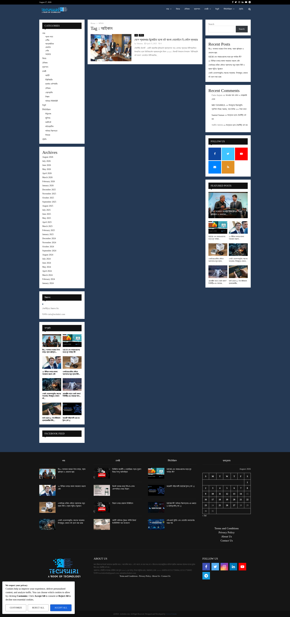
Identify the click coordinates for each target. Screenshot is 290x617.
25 (220, 505)
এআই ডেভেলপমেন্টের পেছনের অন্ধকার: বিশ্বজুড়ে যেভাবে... (238, 260)
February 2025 (48, 230)
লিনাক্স (47, 97)
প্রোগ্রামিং (49, 92)
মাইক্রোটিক (49, 126)
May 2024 (46, 267)
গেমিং (47, 51)
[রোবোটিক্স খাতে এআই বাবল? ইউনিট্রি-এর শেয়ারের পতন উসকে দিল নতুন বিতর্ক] (72, 384)
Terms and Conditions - (129, 576)
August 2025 (47, 206)
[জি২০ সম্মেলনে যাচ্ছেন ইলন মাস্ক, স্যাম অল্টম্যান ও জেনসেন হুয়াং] (51, 340)
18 (220, 499)
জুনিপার (47, 118)
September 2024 (49, 251)
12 (227, 494)
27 (234, 505)
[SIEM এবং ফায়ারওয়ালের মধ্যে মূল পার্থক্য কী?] (72, 340)
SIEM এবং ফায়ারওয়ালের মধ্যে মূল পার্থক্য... (216, 237)
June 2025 (46, 214)
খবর (167, 9)
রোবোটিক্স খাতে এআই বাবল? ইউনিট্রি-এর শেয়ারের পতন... (72, 394)
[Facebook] (206, 566)
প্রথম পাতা (49, 37)
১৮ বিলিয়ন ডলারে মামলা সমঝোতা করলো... (236, 237)
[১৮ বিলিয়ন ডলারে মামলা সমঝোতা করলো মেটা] (51, 362)
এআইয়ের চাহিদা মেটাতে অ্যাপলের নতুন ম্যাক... (216, 260)
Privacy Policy (227, 532)
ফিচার (178, 9)
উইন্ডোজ (48, 114)
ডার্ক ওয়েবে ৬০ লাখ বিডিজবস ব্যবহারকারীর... (238, 282)
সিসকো (47, 135)
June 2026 (46, 165)
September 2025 (49, 202)
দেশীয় (47, 40)
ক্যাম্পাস (197, 9)
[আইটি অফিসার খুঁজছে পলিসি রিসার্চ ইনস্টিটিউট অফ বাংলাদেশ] (102, 524)
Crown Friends (171, 614)
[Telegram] (206, 575)
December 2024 (49, 238)
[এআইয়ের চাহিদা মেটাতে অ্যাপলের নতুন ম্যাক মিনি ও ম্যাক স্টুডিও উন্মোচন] (72, 362)
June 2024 (46, 263)
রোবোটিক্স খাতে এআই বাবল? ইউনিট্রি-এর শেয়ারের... (217, 282)
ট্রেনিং (241, 9)
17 (213, 499)
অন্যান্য (48, 54)
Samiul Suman (218, 115)
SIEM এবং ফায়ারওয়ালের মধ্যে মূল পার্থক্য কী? (71, 351)
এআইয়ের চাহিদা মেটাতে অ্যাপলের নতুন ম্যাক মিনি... (71, 372)
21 (241, 499)
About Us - (156, 576)
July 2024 (46, 259)
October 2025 (48, 198)
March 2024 (47, 275)
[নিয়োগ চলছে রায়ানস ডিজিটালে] (102, 507)
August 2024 (47, 255)
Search (211, 24)
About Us (226, 536)
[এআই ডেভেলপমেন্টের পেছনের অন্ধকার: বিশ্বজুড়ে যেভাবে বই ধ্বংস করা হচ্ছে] (51, 384)
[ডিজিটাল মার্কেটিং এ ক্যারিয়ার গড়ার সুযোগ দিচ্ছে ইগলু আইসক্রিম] (102, 473)
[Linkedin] (233, 566)
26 (227, 505)
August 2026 (47, 157)
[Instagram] (224, 566)
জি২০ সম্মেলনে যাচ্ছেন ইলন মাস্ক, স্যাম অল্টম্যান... (51, 351)
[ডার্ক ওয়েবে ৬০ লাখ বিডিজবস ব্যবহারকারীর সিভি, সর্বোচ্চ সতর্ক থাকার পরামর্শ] (51, 409)
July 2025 (46, 210)
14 (241, 494)
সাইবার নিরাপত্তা (51, 131)
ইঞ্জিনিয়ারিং (49, 80)
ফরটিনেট (48, 122)
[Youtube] (242, 566)
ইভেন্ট (217, 9)
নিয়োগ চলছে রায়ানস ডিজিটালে (122, 503)
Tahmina (140, 44)
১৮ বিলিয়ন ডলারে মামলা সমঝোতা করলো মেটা (50, 372)
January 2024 (48, 283)
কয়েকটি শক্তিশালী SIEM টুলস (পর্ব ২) (181, 486)
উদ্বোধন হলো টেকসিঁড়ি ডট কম (237, 125)
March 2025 (47, 226)
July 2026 (46, 161)
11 (220, 494)
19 (227, 499)
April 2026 (47, 173)
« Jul (204, 515)
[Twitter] (215, 566)
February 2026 (48, 181)
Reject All (38, 608)
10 (213, 494)
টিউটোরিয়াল (228, 9)
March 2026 (47, 177)
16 (206, 499)
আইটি (47, 75)
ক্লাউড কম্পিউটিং (51, 84)
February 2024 (48, 279)
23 (206, 505)
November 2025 (49, 194)
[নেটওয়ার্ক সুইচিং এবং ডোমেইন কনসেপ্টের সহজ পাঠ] (156, 524)
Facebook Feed (55, 433)
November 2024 (49, 242)
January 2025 (48, 234)
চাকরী (206, 9)
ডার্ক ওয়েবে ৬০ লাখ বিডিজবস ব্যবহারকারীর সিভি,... (51, 419)
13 (234, 494)
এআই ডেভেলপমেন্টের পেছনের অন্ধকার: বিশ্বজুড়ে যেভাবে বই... (51, 395)
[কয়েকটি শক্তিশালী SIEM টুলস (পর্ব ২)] (72, 409)
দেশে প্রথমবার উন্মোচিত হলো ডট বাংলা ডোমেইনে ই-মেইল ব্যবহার (166, 39)
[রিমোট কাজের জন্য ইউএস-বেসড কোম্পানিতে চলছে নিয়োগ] (102, 490)
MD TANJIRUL (218, 105)
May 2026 (46, 169)
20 (234, 499)
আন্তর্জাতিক (49, 44)
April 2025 (47, 222)
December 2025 (49, 189)
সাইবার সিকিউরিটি (51, 101)
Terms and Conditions (226, 528)
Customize (16, 608)
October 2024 (48, 246)
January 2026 (48, 185)
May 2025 (46, 218)
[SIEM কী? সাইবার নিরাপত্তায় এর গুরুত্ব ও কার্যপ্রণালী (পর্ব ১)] (156, 507)
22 (247, 499)
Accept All (61, 608)
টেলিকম (187, 9)
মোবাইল (48, 47)
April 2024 (47, 271)
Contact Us (227, 540)
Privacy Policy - (145, 576)
